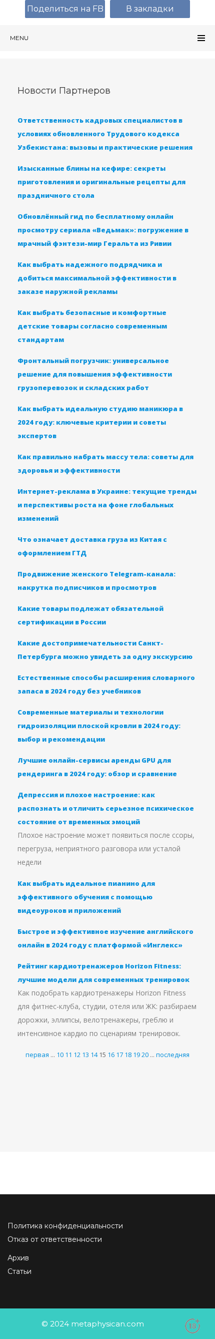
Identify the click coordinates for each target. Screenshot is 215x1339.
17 (119, 1054)
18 (128, 1054)
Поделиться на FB (65, 9)
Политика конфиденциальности (65, 1225)
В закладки (150, 9)
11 (68, 1054)
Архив (18, 1257)
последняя (173, 1054)
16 (111, 1054)
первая (37, 1054)
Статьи (20, 1271)
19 (136, 1054)
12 (77, 1054)
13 (85, 1054)
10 (60, 1054)
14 (94, 1054)
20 (145, 1054)
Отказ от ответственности (55, 1239)
